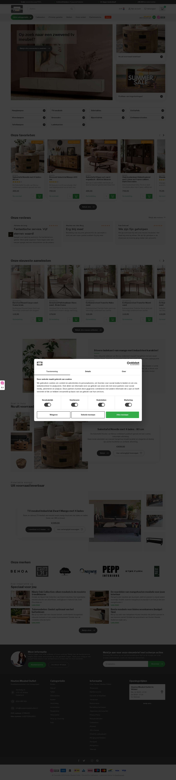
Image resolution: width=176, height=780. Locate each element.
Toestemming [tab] (52, 371)
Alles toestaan (122, 415)
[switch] (74, 405)
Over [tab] (124, 371)
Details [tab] (88, 371)
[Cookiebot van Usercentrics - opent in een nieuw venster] (128, 363)
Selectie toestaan (88, 415)
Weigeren (54, 415)
